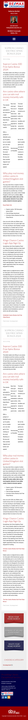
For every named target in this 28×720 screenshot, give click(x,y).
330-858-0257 (11, 686)
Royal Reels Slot (7, 205)
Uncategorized (7, 665)
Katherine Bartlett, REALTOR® (15, 716)
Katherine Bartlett (14, 5)
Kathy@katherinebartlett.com (8, 688)
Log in (24, 716)
